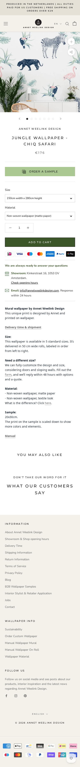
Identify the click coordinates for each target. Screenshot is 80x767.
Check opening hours (24, 283)
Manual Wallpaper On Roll (22, 650)
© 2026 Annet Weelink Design (40, 722)
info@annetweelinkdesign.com (39, 291)
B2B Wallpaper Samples (20, 587)
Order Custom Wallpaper (21, 636)
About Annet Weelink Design (23, 532)
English (38, 714)
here (48, 403)
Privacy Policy (13, 573)
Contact (10, 607)
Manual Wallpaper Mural (21, 643)
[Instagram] (15, 695)
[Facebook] (6, 695)
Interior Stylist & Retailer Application (28, 593)
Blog (8, 580)
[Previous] (19, 119)
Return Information (17, 559)
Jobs (8, 600)
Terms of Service (15, 566)
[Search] (67, 23)
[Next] (60, 119)
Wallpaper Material (17, 657)
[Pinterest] (25, 695)
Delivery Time (13, 546)
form (8, 375)
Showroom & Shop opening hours (27, 539)
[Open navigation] (6, 23)
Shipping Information (18, 553)
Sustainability (13, 629)
